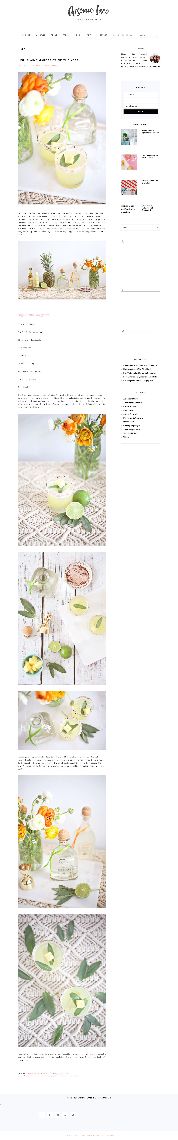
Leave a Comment (51, 66)
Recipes (36, 1073)
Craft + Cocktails (130, 414)
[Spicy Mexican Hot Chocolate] (129, 188)
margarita (42, 1076)
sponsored (61, 1076)
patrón (49, 1076)
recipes (54, 1076)
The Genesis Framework (103, 1135)
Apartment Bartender (132, 403)
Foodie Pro (85, 1135)
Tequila (65, 1073)
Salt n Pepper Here (131, 429)
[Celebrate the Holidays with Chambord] (129, 209)
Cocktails (30, 1073)
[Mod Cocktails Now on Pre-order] (129, 162)
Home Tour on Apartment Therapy (150, 131)
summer (69, 1076)
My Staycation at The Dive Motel (137, 369)
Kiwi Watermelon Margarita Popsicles (139, 373)
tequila (75, 1076)
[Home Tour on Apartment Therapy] (129, 137)
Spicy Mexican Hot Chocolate (150, 182)
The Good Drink (130, 433)
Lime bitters (31, 379)
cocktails (31, 1076)
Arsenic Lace (89, 15)
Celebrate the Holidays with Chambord (148, 208)
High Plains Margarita (66, 229)
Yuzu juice (27, 356)
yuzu (80, 1076)
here (91, 1054)
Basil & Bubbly (129, 406)
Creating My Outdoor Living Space (138, 381)
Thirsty (126, 437)
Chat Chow (128, 410)
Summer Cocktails (55, 1073)
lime (36, 1076)
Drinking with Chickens (133, 418)
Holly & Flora (128, 422)
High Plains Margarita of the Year (48, 60)
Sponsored (44, 1073)
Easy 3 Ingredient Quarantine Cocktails (140, 377)
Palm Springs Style (131, 426)
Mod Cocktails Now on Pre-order (150, 156)
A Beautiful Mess (130, 399)
